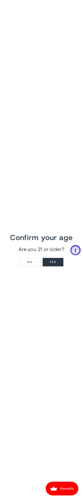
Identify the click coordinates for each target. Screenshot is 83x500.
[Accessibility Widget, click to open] (75, 250)
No (30, 262)
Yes (53, 262)
